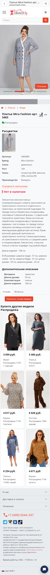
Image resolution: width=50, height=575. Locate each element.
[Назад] (4, 3)
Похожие (41, 86)
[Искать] (45, 20)
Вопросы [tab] (18, 291)
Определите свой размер (15, 186)
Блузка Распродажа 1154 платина (12, 421)
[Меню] (4, 12)
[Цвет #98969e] (19, 101)
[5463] (9, 142)
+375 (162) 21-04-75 (34, 550)
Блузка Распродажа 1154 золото (37, 479)
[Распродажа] (43, 114)
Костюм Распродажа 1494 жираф (37, 421)
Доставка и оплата (13, 499)
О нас (6, 492)
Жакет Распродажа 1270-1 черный (12, 362)
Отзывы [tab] (7, 291)
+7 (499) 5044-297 (21, 515)
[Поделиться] (45, 3)
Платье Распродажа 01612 (35, 362)
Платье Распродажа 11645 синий (9, 479)
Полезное (8, 506)
